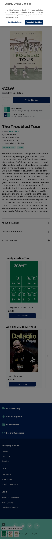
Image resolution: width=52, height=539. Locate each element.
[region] (26, 13)
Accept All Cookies (34, 22)
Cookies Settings (15, 22)
